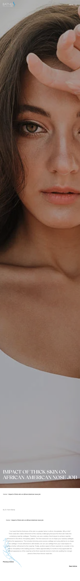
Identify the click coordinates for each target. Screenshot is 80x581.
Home (5, 494)
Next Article (73, 566)
